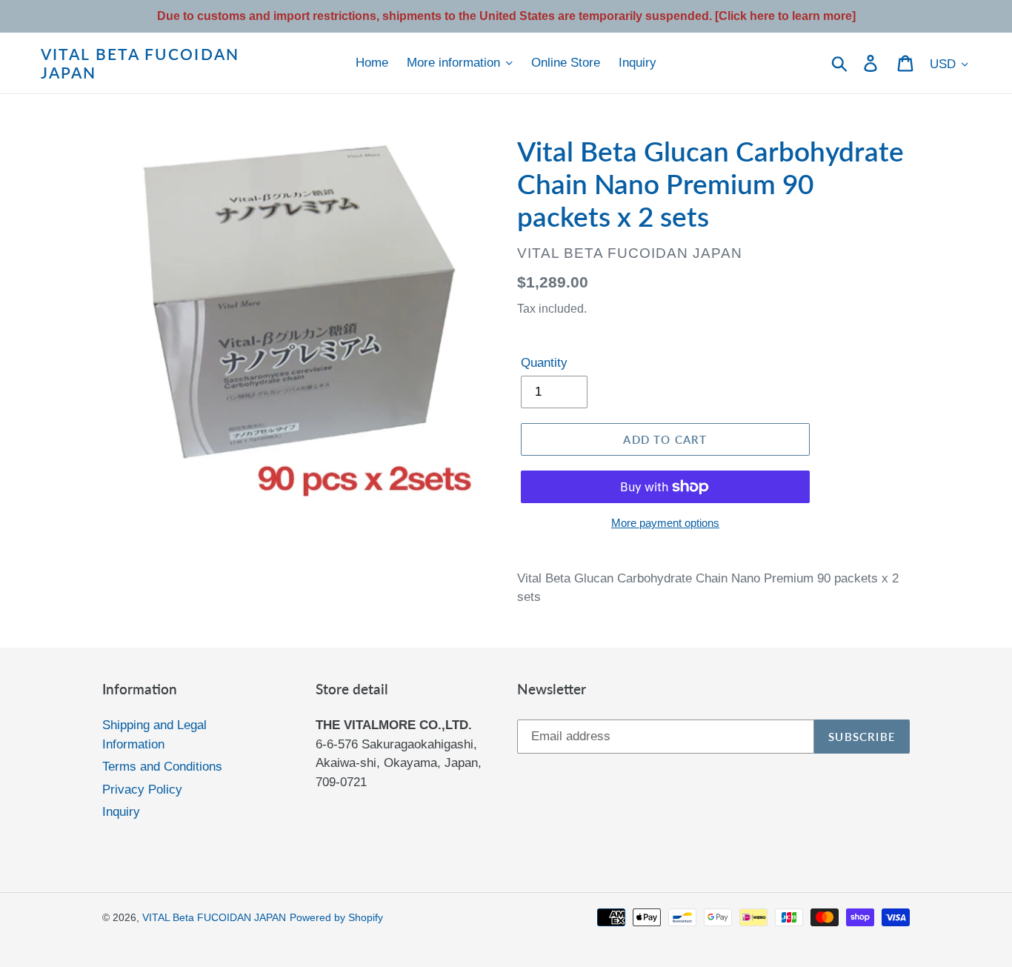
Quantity (544, 363)
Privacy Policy (142, 789)
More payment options (665, 522)
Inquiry (121, 812)
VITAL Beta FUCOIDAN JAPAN (140, 63)
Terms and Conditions (162, 767)
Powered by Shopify (336, 917)
